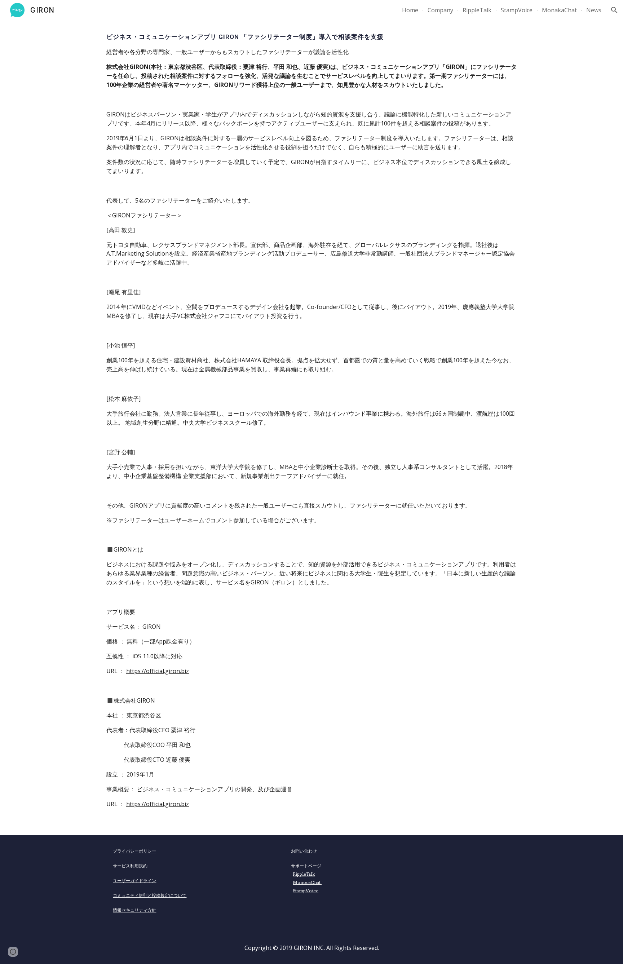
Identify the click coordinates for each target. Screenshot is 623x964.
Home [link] (410, 10)
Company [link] (440, 10)
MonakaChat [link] (559, 10)
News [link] (593, 10)
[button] (614, 10)
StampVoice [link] (517, 10)
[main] (311, 427)
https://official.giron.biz (157, 671)
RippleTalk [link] (477, 10)
